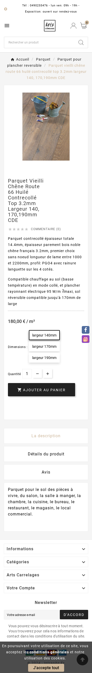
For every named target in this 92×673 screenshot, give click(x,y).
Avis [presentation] (46, 472)
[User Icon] (73, 26)
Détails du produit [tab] (46, 454)
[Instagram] (85, 339)
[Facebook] (85, 330)
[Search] (81, 42)
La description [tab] (46, 435)
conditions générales (49, 652)
